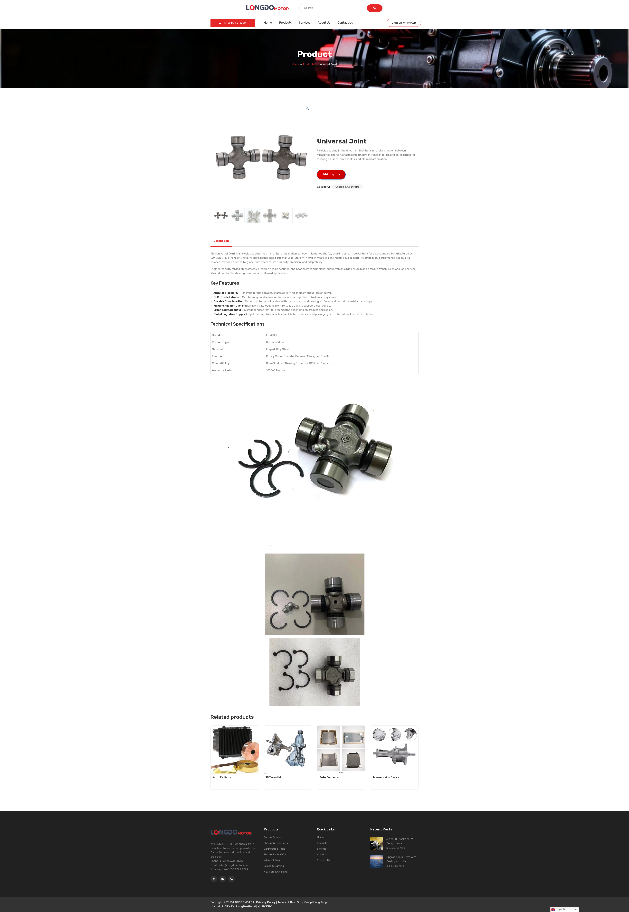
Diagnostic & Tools (274, 848)
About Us (324, 22)
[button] (307, 109)
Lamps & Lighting (274, 866)
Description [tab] (221, 240)
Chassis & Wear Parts (347, 186)
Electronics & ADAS (275, 854)
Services (304, 22)
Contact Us (345, 22)
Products (285, 22)
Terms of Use (286, 902)
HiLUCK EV (265, 906)
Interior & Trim (272, 860)
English (560, 909)
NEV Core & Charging (275, 871)
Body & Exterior (272, 837)
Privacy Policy (266, 902)
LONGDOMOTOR (243, 902)
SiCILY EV (228, 906)
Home (268, 22)
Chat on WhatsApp (404, 22)
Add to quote (331, 174)
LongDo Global (246, 906)
